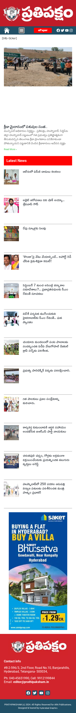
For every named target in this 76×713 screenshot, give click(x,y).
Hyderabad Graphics (49, 708)
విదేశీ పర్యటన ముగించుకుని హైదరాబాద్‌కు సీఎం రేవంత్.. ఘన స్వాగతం (42, 317)
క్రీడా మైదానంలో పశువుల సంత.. (25, 127)
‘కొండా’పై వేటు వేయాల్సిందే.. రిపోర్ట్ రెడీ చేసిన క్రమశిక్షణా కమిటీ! (47, 258)
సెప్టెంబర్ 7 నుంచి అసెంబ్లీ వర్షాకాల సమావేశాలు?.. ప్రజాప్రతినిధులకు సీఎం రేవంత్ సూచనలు (45, 289)
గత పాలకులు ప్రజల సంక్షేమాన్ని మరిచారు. (41, 400)
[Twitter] (62, 30)
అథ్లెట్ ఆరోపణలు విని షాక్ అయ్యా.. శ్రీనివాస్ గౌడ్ (44, 201)
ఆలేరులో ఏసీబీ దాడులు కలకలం (42, 171)
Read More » (10, 149)
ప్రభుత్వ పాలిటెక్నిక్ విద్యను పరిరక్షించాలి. (46, 370)
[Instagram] (71, 30)
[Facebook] (58, 30)
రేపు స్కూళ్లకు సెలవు (34, 228)
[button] (22, 30)
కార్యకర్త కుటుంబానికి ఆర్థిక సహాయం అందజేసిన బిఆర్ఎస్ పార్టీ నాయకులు (44, 429)
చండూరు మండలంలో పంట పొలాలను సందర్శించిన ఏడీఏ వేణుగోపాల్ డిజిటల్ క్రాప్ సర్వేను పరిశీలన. (45, 345)
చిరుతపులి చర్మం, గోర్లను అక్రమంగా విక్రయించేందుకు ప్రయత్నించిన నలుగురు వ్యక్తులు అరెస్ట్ (46, 459)
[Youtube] (67, 30)
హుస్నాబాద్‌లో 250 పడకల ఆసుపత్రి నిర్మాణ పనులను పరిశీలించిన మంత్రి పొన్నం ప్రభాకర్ (44, 488)
